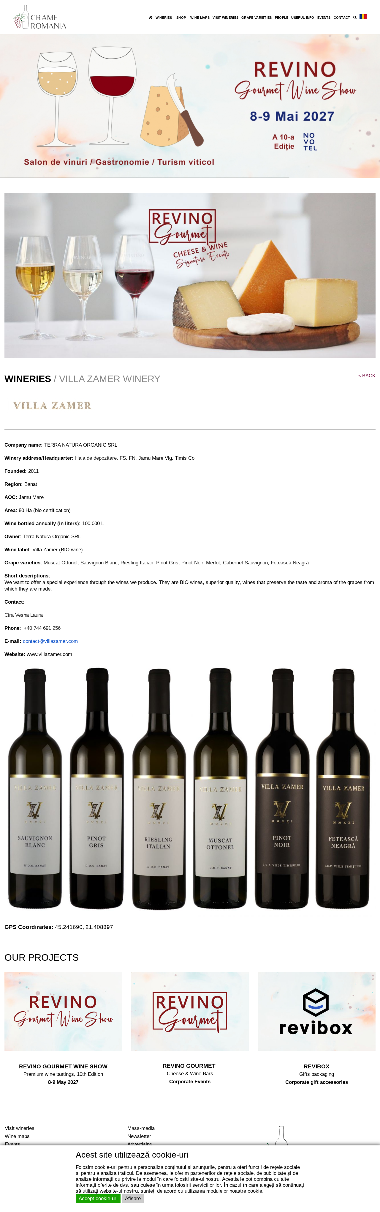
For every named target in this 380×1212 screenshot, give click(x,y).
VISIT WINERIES (225, 17)
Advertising (139, 1144)
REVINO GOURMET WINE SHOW (63, 1066)
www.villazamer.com (49, 654)
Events (12, 1144)
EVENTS (324, 17)
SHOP (181, 17)
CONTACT (342, 17)
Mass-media (141, 1128)
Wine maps (17, 1136)
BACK (367, 375)
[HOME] (150, 17)
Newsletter (139, 1136)
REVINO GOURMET (190, 1066)
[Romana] (363, 17)
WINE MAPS (200, 17)
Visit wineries (19, 1128)
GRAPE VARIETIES (256, 17)
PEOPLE (282, 17)
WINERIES (164, 17)
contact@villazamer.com (50, 641)
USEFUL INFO (302, 17)
